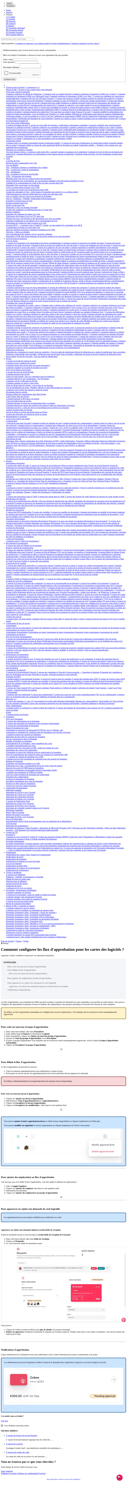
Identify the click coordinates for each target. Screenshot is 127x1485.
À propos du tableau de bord (17, 125)
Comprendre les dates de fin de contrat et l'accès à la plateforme (80, 570)
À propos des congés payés (63, 328)
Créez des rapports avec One (25, 650)
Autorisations (11, 626)
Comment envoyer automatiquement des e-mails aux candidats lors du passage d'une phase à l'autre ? (86, 603)
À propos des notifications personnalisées (88, 639)
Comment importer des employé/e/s (36, 112)
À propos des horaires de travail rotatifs (37, 294)
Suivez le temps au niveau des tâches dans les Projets (26, 412)
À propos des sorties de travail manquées (22, 265)
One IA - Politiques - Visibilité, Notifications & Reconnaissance (31, 199)
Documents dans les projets (16, 392)
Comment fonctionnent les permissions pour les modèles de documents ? (91, 514)
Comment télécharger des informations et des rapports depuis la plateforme (45, 154)
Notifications (11, 852)
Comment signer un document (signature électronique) (27, 521)
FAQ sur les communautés (105, 695)
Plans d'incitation (66, 437)
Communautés (11, 692)
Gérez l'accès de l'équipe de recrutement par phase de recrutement (62, 612)
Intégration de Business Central (18, 828)
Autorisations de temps (37, 632)
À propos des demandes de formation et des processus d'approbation (32, 723)
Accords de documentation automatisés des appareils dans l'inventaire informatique (68, 846)
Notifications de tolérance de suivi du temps (23, 861)
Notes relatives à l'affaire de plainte (63, 688)
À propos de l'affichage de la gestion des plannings (68, 288)
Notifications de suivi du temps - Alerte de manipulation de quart (75, 270)
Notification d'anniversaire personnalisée (58, 641)
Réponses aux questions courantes (19, 150)
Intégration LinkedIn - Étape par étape (102, 828)
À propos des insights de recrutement (32, 603)
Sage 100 (17, 445)
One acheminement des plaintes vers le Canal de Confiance (29, 234)
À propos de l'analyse (75, 650)
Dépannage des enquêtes (110, 683)
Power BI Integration (14, 819)
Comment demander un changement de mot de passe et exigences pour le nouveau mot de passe (71, 132)
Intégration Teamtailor (14, 810)
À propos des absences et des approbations (91, 328)
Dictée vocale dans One (15, 205)
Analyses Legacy (12, 652)
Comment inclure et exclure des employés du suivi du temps (54, 245)
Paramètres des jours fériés (53, 343)
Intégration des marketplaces (17, 826)
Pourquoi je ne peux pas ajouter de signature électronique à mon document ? (78, 521)
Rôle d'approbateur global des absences (97, 339)
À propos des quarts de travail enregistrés (81, 299)
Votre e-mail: (8, 59)
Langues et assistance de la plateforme (72, 152)
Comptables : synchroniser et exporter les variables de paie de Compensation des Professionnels (43, 434)
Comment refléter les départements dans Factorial (38, 557)
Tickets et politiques (13, 872)
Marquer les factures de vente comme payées (106, 497)
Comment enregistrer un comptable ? (48, 430)
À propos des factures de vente (77, 497)
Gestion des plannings (14, 285)
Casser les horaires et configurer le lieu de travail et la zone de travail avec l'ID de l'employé (41, 283)
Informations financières (15, 463)
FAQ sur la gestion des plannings (90, 292)
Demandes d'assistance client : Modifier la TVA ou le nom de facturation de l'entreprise (40, 924)
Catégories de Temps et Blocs (113, 272)
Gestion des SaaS (75, 837)
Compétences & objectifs (16, 670)
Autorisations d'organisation (17, 632)
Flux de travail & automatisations (19, 637)
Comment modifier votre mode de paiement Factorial (26, 899)
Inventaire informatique (15, 841)
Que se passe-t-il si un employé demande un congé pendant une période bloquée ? (57, 334)
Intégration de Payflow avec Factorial (20, 806)
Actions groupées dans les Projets (19, 410)
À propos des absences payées (90, 336)
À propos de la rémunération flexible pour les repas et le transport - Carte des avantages (40, 450)
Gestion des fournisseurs (40, 492)
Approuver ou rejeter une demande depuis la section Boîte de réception (38, 986)
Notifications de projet (14, 857)
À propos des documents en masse (39, 530)
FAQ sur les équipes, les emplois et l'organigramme (77, 552)
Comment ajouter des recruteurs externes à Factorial (67, 588)
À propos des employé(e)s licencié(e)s (21, 566)
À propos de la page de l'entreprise (96, 594)
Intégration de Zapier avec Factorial (20, 803)
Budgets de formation (14, 761)
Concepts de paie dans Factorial (18, 423)
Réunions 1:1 (11, 699)
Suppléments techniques (58, 483)
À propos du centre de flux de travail (57, 639)
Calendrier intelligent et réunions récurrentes (97, 703)
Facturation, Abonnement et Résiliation (21, 890)
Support (9, 12)
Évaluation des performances (17, 657)
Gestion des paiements (14, 492)
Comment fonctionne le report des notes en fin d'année (35, 319)
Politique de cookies (9, 1473)
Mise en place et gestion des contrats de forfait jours (89, 268)
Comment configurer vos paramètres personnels (49, 127)
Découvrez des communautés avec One (21, 163)
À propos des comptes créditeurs (60, 490)
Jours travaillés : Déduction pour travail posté (42, 354)
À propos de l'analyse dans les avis (19, 659)
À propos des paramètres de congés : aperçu (23, 305)
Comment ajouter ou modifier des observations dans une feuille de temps (66, 265)
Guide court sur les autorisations (18, 628)
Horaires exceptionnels (36, 259)
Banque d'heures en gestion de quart (28, 301)
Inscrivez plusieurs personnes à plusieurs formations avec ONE (30, 230)
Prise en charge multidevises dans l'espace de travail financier (85, 465)
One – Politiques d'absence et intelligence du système (27, 167)
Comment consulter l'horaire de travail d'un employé (97, 134)
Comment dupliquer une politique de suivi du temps (98, 283)
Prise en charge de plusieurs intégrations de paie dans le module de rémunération (45, 443)
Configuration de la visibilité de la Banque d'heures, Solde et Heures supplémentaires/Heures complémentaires (81, 281)
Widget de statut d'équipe (59, 263)
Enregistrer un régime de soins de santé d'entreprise (29, 452)
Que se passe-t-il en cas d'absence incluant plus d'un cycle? (95, 308)
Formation (10, 717)
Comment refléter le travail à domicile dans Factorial (80, 272)
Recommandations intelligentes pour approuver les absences (29, 341)
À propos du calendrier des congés (32, 336)
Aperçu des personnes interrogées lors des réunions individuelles (54, 703)
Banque (27, 492)
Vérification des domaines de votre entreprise (35, 119)
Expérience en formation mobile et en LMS (23, 763)
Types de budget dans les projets (18, 401)
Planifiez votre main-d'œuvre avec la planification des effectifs (98, 474)
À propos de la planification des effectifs (21, 501)
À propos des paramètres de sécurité (53, 107)
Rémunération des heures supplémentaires (81, 256)
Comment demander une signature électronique (42, 523)
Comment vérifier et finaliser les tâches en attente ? (26, 579)
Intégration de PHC (51, 441)
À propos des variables (41, 512)
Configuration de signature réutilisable (107, 525)
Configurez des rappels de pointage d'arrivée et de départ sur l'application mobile (37, 268)
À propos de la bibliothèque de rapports (21, 648)
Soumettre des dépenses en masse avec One (23, 214)
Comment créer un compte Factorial (57, 94)
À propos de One (12, 161)
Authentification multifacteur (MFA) (46, 110)
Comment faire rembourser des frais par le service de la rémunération (71, 425)
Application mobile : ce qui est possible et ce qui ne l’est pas (29, 116)
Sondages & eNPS (13, 677)
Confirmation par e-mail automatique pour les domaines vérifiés (47, 139)
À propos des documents (15, 530)
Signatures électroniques (15, 519)
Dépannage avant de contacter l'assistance (22, 932)
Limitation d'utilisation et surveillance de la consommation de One (31, 221)
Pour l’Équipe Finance (102, 481)
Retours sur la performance (100, 666)
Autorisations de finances (16, 634)
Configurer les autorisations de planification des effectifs (94, 503)
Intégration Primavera (99, 441)
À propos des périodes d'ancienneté (93, 310)
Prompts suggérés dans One (17, 203)
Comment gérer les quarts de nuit (24, 292)
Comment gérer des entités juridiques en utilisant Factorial (62, 103)
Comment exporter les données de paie (46, 423)
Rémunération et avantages (16, 417)
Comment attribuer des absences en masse (65, 339)
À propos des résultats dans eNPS (85, 679)
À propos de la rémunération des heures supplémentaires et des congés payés (36, 274)
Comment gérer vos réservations (18, 619)
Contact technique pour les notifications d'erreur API (97, 119)
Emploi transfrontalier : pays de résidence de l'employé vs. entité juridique (42, 114)
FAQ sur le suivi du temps (101, 254)
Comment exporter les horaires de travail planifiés (57, 292)
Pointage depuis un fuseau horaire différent (54, 279)
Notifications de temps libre (16, 866)
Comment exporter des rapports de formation (23, 735)
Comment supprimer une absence (77, 343)
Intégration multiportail (46, 606)
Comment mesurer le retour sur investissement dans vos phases (30, 403)
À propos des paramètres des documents (75, 532)
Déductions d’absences (15, 350)
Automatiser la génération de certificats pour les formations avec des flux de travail (38, 732)
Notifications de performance (17, 870)
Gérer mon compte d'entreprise (18, 92)
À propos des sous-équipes (38, 561)
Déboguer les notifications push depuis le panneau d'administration (98, 114)
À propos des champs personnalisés (92, 101)
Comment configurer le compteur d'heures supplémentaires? (47, 308)
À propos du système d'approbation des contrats (94, 566)
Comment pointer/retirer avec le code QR (33, 250)
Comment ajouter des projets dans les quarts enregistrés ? (28, 365)
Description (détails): (11, 67)
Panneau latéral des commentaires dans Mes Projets (26, 394)
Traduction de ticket (13, 886)
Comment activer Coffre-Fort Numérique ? (22, 541)
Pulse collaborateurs (14, 706)
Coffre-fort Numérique (15, 539)
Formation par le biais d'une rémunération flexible (94, 450)
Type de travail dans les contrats (85, 574)
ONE (8, 159)
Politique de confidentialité (27, 1473)
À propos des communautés (42, 695)
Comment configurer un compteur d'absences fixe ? (84, 312)
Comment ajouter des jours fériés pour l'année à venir (27, 316)
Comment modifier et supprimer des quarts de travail (63, 290)
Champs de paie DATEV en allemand (70, 445)
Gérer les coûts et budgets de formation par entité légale (27, 775)
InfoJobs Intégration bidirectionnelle (44, 830)
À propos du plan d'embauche (36, 610)
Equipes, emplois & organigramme (19, 548)
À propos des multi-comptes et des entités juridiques (88, 107)
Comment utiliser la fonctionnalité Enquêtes (23, 679)
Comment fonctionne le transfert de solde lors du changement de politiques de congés (56, 323)
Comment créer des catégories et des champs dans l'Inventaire (82, 850)
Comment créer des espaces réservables (47, 619)
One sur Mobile (12, 165)
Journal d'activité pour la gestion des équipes (59, 301)
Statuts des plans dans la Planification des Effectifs (65, 505)
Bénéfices (10, 448)
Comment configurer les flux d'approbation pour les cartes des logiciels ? (51, 488)
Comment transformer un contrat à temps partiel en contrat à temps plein (82, 572)
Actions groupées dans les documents (46, 534)
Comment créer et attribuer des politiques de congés (61, 305)
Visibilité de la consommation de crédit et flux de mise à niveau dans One (34, 183)
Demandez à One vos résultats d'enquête (22, 207)
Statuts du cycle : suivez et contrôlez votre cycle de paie (71, 428)
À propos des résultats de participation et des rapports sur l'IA (80, 708)
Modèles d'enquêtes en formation (19, 741)
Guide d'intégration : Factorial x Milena (75, 441)
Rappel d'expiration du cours (17, 728)
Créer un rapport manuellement (96, 650)
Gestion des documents (15, 528)
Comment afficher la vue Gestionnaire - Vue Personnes (27, 379)
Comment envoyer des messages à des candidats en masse (37, 608)
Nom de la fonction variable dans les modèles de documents (53, 517)
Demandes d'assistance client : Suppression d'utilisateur (27, 928)
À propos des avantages (59, 452)
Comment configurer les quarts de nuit (60, 259)
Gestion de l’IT (12, 832)
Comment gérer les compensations (30, 425)
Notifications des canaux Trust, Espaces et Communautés (28, 855)
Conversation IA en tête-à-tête (45, 701)
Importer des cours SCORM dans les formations (25, 768)
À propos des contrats (44, 566)
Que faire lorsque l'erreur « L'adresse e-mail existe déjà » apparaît (31, 152)
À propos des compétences (47, 672)
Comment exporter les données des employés (97, 98)
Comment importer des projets (18, 374)
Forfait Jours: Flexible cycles (68, 319)
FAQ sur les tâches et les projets (18, 370)
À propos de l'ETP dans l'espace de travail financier (70, 472)
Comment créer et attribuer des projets (21, 363)
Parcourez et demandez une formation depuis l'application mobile (31, 770)
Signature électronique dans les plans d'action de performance (39, 525)
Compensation (11, 421)
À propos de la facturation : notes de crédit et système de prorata (31, 895)
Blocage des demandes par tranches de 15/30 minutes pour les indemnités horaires (85, 341)
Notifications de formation (16, 859)
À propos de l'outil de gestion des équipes (104, 288)
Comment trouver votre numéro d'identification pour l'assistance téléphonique (36, 937)
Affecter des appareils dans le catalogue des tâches (82, 844)
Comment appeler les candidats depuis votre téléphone (77, 606)
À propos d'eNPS (13, 681)
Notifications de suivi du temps (107, 265)
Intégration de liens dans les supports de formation (25, 737)
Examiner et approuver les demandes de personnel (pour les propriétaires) (43, 503)
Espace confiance (13, 686)
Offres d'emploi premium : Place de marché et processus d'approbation (87, 608)
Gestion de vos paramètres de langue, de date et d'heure (55, 134)
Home (8, 10)
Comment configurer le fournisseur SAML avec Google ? (94, 94)
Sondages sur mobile (92, 683)
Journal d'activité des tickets (17, 884)
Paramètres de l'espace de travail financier (33, 472)
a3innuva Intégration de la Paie (31, 441)
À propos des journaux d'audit (67, 98)
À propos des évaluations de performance (63, 661)
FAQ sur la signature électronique (74, 523)
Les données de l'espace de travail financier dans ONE (27, 190)
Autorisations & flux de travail (18, 623)
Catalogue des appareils (110, 846)
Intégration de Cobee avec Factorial (20, 795)
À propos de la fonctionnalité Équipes (47, 550)
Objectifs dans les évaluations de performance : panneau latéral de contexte (60, 666)
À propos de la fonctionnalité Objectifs (21, 672)
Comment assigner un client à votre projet (22, 383)
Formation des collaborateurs (17, 777)
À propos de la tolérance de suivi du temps (52, 247)
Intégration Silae (12, 441)
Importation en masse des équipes (77, 554)
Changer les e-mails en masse (64, 119)
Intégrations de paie (13, 439)
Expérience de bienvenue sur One (19, 201)
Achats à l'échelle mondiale (35, 839)
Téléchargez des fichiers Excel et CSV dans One (25, 216)
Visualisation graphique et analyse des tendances (82, 468)
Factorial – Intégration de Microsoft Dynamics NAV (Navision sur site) (58, 828)
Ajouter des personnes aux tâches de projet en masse (26, 414)
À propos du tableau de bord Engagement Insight (101, 681)
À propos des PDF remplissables (19, 512)
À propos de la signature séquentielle (77, 525)
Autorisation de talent (54, 632)
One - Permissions (13, 172)
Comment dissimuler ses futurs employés (101, 550)
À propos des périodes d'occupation (41, 332)
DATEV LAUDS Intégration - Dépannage (38, 445)
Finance (9, 461)
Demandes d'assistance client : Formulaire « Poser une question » (31, 912)
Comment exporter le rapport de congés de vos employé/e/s (29, 328)
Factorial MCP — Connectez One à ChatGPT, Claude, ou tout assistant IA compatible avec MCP (44, 225)
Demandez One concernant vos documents (22, 185)
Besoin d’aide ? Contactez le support (20, 906)
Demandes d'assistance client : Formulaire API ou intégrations (30, 917)
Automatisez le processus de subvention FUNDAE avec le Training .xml (34, 730)
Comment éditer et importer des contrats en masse (45, 568)
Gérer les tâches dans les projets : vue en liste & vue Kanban (29, 385)
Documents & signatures (15, 508)
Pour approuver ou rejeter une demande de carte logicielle (31, 983)
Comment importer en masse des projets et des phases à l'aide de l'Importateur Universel (40, 405)
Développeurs (51, 839)
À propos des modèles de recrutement (94, 583)
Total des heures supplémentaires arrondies (88, 279)
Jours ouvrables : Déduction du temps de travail (79, 354)
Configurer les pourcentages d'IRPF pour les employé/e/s (75, 116)
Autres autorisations (91, 632)
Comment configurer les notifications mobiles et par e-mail (91, 127)
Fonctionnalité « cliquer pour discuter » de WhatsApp (88, 592)
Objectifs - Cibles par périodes (18, 232)
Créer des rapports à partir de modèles (51, 650)
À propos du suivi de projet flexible (20, 372)
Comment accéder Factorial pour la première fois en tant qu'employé (77, 136)
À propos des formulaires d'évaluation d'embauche (39, 599)
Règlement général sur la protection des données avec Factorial (42, 592)
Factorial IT (10, 835)
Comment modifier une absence (103, 343)
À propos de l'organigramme (73, 550)
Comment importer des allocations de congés (104, 314)
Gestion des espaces (14, 617)
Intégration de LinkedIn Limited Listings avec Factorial (27, 808)
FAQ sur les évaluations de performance (31, 661)
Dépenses (10, 477)
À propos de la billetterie (15, 875)
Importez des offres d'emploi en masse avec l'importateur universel (74, 610)
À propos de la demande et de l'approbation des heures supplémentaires (34, 243)
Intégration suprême (13, 790)
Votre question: (9, 62)
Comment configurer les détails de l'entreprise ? (24, 94)
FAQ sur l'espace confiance (38, 688)
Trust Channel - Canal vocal (106, 688)
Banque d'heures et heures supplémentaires (35, 261)
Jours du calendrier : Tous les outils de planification (55, 352)
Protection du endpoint (15, 839)
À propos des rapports (67, 648)
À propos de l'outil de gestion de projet (21, 361)
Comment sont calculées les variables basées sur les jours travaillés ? (32, 437)
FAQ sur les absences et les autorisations (62, 336)
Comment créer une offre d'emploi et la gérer (52, 590)
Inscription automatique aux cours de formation (24, 781)
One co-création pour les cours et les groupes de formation (28, 196)
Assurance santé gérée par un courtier (55, 459)
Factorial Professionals (72, 430)
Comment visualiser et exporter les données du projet (26, 368)
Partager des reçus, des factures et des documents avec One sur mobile (33, 219)
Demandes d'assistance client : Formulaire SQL (24, 921)
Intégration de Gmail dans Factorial (19, 797)
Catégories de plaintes (86, 688)
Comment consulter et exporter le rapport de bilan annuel (75, 294)
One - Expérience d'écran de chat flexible (22, 174)
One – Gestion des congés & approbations (22, 170)
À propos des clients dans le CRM (50, 497)
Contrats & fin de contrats (16, 563)
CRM (8, 494)
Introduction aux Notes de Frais (18, 479)
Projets (8, 359)
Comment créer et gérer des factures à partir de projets (27, 390)
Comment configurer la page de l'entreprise (61, 101)
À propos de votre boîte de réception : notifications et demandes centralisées (58, 125)
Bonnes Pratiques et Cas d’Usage (35, 483)
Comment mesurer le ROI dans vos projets (22, 399)
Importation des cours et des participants (21, 750)
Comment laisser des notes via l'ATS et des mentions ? (46, 597)
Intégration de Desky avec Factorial (20, 817)
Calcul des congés (79, 314)
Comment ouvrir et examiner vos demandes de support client (29, 910)
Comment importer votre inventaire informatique (44, 844)
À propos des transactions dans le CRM (21, 497)
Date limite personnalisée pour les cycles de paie (100, 434)
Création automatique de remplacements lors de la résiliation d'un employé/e (42, 574)
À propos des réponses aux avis (46, 659)
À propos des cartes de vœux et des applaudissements (74, 695)
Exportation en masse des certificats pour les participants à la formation (33, 752)
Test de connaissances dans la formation (21, 739)
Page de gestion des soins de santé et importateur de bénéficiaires (66, 457)
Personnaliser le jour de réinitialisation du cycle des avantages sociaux (96, 452)
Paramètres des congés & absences (19, 303)
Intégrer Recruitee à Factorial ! (18, 815)
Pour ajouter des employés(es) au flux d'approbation (29, 978)
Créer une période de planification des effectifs (56, 501)
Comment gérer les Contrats (65, 566)
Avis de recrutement (14, 864)
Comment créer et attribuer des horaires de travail (104, 250)
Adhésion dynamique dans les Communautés (57, 697)
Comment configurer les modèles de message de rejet (67, 601)
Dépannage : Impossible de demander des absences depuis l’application (91, 345)
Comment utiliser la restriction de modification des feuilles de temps (79, 261)
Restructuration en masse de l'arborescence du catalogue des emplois (84, 557)
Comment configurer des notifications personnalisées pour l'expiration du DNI (43, 643)
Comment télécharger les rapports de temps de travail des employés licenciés (68, 276)
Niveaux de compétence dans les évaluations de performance (61, 663)
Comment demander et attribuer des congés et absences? (78, 332)
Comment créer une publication (18, 695)
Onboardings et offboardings (94, 837)
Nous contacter (7, 1471)
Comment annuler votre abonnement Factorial (24, 897)
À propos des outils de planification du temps (47, 299)
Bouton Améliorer (13, 212)
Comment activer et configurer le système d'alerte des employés (30, 708)
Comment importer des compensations (77, 423)
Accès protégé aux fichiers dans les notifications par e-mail (84, 534)
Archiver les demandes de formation (20, 779)
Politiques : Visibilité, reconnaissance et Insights (24, 877)
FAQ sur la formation (14, 719)
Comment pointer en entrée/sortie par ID (60, 252)
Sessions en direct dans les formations (20, 783)
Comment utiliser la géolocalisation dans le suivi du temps (35, 254)
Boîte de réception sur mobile (67, 145)
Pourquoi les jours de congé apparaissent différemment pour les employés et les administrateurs (43, 348)
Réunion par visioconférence (87, 701)
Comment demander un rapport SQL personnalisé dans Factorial (31, 935)
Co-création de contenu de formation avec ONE (24, 757)
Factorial (42, 1473)
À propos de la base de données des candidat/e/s (25, 583)
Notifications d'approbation (19, 990)
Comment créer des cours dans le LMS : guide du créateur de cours (32, 748)
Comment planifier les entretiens (33, 601)
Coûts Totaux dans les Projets (17, 396)
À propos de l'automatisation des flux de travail (24, 639)
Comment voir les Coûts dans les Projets (21, 381)
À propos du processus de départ (29, 641)
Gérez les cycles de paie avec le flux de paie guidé (93, 437)
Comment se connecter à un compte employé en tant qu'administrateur (42, 43)
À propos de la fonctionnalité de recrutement (61, 583)
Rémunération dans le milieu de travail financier (44, 468)
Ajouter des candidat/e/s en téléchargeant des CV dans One (29, 210)
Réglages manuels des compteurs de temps (64, 316)
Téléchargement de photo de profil (37, 136)
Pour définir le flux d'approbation (21, 970)
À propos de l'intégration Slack (18, 801)
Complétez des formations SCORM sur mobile (24, 772)
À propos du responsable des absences (34, 330)
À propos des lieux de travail (28, 103)
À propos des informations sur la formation (22, 721)
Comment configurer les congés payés (64, 310)
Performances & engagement (17, 654)
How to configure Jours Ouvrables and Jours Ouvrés (43, 312)
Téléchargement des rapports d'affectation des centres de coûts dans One (34, 194)
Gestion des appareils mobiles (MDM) (53, 837)
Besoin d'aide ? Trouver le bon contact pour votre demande (29, 90)
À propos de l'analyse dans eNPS (112, 679)
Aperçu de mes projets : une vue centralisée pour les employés (30, 376)
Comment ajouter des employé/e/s (43, 105)
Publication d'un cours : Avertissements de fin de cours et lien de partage (34, 766)
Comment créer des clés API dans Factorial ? (37, 98)
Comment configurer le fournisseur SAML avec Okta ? (71, 96)
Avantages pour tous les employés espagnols (23, 459)
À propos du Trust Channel (16, 688)
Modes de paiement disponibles (18, 904)
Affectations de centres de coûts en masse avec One (26, 223)
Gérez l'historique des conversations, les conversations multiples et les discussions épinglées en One (45, 181)
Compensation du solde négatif (78, 274)
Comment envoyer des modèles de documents (44, 514)
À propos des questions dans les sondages (65, 681)
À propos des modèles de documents (64, 512)
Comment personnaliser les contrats (41, 570)
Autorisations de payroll (109, 632)
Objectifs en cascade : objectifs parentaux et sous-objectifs (54, 674)
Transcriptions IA (105, 701)
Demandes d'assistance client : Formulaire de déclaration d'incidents (32, 919)
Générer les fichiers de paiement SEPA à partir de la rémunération (62, 432)
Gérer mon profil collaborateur (18, 123)
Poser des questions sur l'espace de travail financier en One (50, 474)
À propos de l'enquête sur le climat (44, 683)
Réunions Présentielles (66, 701)
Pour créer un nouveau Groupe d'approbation (26, 967)
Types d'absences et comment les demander (46, 345)
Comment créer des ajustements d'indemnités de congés (70, 330)
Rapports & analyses (14, 646)
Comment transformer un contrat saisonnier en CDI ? (33, 572)
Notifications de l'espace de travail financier (23, 868)
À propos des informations (47, 648)
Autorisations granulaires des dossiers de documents (99, 628)
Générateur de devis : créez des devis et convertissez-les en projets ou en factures (37, 408)
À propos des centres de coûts (17, 465)
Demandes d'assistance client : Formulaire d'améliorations (28, 915)
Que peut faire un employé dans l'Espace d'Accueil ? (71, 112)
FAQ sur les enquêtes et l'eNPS (71, 683)
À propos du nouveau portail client (19, 901)
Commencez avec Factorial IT (18, 837)
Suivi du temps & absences (16, 239)
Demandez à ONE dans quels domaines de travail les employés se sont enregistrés (38, 236)
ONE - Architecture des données (18, 176)
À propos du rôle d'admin (68, 628)
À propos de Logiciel (14, 488)
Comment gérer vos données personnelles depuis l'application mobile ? (33, 143)
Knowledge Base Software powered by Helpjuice (63, 1479)
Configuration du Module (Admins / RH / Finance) (51, 479)
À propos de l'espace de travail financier (45, 465)
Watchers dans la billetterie (16, 881)
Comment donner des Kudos (17, 715)
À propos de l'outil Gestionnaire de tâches (62, 579)
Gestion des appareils (114, 837)
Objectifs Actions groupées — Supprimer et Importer (78, 672)
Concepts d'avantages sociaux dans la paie (108, 457)
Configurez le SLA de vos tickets (19, 888)
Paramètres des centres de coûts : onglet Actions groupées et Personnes (61, 470)
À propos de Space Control (73, 619)
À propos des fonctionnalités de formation (22, 726)
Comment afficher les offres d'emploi (67, 594)
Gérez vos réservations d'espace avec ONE (23, 187)
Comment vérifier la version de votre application (36, 145)
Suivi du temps (12, 241)
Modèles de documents (15, 510)
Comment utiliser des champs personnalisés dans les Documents (78, 530)
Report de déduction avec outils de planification (93, 352)
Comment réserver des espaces (97, 619)
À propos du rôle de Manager (45, 552)
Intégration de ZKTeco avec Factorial (20, 792)
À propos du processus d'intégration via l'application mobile (85, 143)
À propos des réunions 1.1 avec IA (19, 701)
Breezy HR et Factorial (15, 812)
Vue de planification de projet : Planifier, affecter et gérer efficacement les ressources (39, 388)
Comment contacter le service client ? (85, 43)
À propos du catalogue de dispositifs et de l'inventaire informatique (90, 848)
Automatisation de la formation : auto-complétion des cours (29, 743)
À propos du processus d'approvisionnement (30, 490)
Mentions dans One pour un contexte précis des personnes (28, 179)
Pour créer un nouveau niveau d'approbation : (28, 973)
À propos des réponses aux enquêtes (34, 681)
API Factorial (11, 824)
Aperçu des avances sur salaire (18, 419)
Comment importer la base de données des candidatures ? (92, 590)
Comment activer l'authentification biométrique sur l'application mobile (77, 130)
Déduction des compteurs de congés (20, 352)
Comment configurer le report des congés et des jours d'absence (47, 314)
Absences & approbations (16, 325)
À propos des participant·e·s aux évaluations (76, 659)
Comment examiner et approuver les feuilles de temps (83, 243)
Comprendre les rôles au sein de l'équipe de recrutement (42, 554)
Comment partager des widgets (88, 648)
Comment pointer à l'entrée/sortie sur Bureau (67, 250)
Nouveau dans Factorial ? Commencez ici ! (23, 87)
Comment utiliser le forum (24, 590)
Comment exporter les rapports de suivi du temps (25, 252)
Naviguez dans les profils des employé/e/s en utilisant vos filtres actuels (57, 559)
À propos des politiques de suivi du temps (94, 245)
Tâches (9, 577)
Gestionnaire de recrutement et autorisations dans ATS (93, 586)
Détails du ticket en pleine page (18, 879)
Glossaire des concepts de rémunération (103, 432)
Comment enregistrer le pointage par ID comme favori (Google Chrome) (97, 263)
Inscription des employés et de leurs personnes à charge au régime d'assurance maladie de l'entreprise (45, 454)
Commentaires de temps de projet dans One (23, 227)
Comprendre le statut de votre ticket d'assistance (24, 930)
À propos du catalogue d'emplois (19, 550)
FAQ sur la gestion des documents (104, 532)
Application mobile (13, 141)
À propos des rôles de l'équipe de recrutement (24, 546)
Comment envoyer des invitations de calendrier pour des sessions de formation (36, 759)
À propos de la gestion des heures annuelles (83, 568)
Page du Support (7, 941)
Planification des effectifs (16, 499)
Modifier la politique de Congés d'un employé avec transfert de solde (56, 321)
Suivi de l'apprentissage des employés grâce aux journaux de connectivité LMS (37, 755)
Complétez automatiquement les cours (21, 746)
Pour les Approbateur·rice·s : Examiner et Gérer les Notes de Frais (66, 481)
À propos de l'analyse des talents (92, 661)
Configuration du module (61, 492)
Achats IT (34, 837)
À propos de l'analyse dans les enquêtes (56, 679)
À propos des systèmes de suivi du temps (75, 254)
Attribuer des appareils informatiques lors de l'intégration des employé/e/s (34, 848)
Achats (8, 485)
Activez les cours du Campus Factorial (21, 786)
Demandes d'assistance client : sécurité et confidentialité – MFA (31, 926)
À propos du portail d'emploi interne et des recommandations (47, 586)
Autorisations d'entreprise (73, 632)
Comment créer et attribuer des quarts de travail (24, 290)
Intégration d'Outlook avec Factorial (20, 799)
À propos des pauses (27, 247)
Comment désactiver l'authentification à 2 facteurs (79, 110)
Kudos (8, 712)
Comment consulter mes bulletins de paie (43, 532)
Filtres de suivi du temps (28, 276)
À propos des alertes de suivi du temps (49, 256)
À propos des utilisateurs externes (45, 628)
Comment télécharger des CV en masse (21, 606)
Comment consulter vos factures (18, 892)
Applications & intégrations (16, 788)
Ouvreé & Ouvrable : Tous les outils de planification (37, 356)
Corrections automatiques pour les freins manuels (40, 272)
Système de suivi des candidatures (19, 581)
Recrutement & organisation (17, 543)
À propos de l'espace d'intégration (39, 594)
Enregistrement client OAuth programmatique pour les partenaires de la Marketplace (39, 821)
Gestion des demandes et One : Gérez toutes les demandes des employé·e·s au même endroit (42, 192)
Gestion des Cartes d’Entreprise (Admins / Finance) (92, 479)
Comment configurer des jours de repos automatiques (27, 288)
